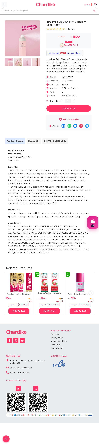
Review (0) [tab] (33, 141)
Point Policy (56, 345)
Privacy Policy (57, 338)
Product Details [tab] (15, 141)
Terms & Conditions (59, 341)
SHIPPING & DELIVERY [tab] (55, 141)
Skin (64, 81)
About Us (55, 334)
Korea (65, 84)
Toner (70, 81)
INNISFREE (67, 77)
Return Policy (56, 348)
